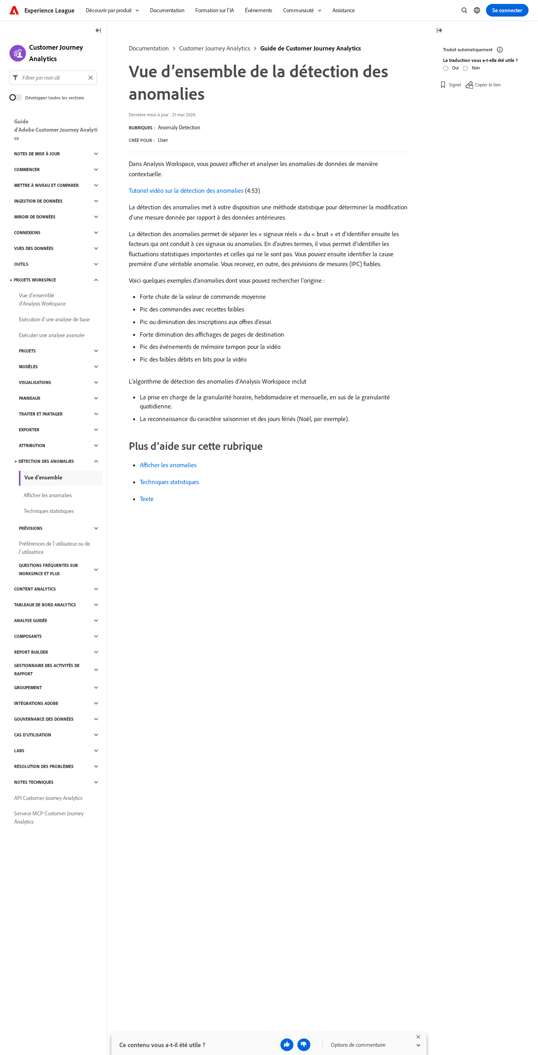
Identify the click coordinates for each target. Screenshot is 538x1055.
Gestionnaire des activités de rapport (47, 670)
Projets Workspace (35, 280)
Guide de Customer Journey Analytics (310, 48)
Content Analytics (35, 589)
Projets (27, 351)
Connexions (27, 232)
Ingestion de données (38, 201)
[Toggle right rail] (439, 30)
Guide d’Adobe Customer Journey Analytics (56, 130)
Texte (147, 499)
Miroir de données (35, 217)
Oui (455, 68)
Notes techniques (34, 782)
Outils (21, 264)
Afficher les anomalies (168, 465)
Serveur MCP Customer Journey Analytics (48, 817)
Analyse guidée (30, 620)
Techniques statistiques (169, 482)
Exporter (29, 429)
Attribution (32, 445)
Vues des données (34, 248)
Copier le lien (488, 85)
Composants (28, 636)
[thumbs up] (286, 1044)
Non (476, 68)
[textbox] (53, 78)
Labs (19, 750)
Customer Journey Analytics (214, 48)
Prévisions (31, 528)
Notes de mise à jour (37, 154)
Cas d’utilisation (32, 735)
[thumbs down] (303, 1044)
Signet (455, 85)
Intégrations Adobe (36, 703)
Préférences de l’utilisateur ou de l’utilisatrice (54, 547)
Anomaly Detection (179, 127)
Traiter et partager (41, 414)
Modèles (28, 366)
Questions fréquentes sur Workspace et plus (48, 569)
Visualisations (35, 382)
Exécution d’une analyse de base (54, 319)
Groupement (28, 687)
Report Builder (31, 652)
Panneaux (29, 398)
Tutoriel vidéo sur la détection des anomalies (186, 190)
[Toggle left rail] (98, 30)
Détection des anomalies (46, 461)
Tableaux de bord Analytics (45, 605)
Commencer (27, 169)
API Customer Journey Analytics (48, 798)
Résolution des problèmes (44, 766)
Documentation (149, 48)
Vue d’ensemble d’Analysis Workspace (42, 299)
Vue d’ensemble (43, 477)
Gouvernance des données (44, 719)
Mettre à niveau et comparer (46, 185)
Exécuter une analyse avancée (52, 335)
